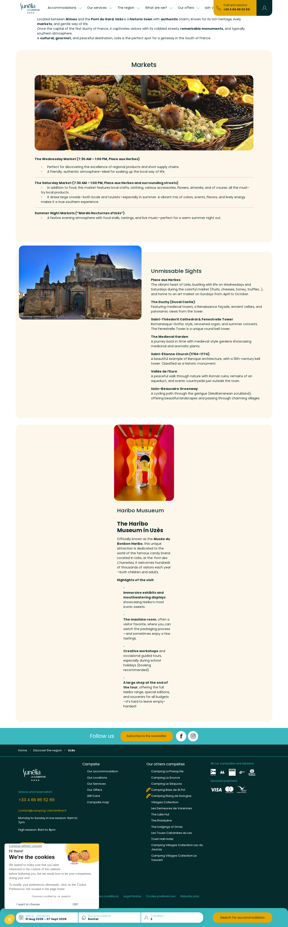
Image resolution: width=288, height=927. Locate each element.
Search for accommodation (242, 917)
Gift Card (93, 796)
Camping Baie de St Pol (168, 790)
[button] (264, 7)
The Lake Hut (160, 814)
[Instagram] (193, 736)
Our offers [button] (186, 7)
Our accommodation (102, 771)
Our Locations (97, 778)
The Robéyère (161, 820)
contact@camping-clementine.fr (42, 810)
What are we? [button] (156, 7)
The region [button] (126, 7)
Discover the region (47, 750)
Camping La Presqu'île (167, 771)
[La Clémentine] (30, 7)
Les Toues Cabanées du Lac (171, 833)
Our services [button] (97, 7)
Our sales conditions (104, 896)
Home (22, 750)
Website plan (189, 896)
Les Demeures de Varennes (171, 808)
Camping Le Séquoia (166, 784)
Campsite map (98, 802)
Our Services (96, 784)
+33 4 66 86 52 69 (236, 9)
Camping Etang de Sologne (171, 796)
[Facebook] (181, 736)
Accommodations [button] (62, 7)
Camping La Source (165, 778)
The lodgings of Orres (167, 827)
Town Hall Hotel (162, 839)
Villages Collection (164, 802)
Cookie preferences (161, 896)
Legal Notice (132, 896)
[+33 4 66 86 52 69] (218, 7)
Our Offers (94, 790)
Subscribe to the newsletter (146, 736)
